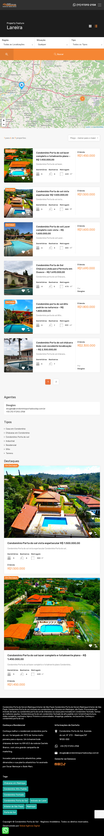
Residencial (11, 445)
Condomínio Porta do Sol (15, 800)
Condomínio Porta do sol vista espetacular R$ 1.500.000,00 (43, 543)
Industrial (10, 441)
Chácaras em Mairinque (14, 783)
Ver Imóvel (18, 175)
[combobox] (17, 45)
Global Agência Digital (30, 826)
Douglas (11, 405)
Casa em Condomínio (16, 429)
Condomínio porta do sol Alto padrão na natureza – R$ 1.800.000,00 (52, 307)
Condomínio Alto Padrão (15, 789)
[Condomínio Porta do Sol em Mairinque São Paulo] (9, 5)
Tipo (73, 40)
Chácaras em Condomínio (18, 433)
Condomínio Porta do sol (17, 437)
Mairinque (31, 806)
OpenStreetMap (98, 127)
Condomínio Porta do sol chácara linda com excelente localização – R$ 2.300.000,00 (54, 346)
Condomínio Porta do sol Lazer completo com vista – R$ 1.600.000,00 (53, 230)
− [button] (4, 124)
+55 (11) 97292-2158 (15, 411)
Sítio (8, 449)
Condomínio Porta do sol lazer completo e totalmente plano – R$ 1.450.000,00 (53, 156)
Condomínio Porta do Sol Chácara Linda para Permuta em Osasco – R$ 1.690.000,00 (54, 268)
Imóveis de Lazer (38, 800)
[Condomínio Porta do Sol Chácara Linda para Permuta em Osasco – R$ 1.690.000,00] (22, 86)
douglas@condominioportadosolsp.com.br (25, 408)
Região (5, 40)
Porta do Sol (10, 812)
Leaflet (88, 127)
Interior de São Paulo (13, 806)
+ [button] (4, 120)
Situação (41, 40)
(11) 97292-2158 (86, 5)
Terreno (9, 453)
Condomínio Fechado (14, 795)
